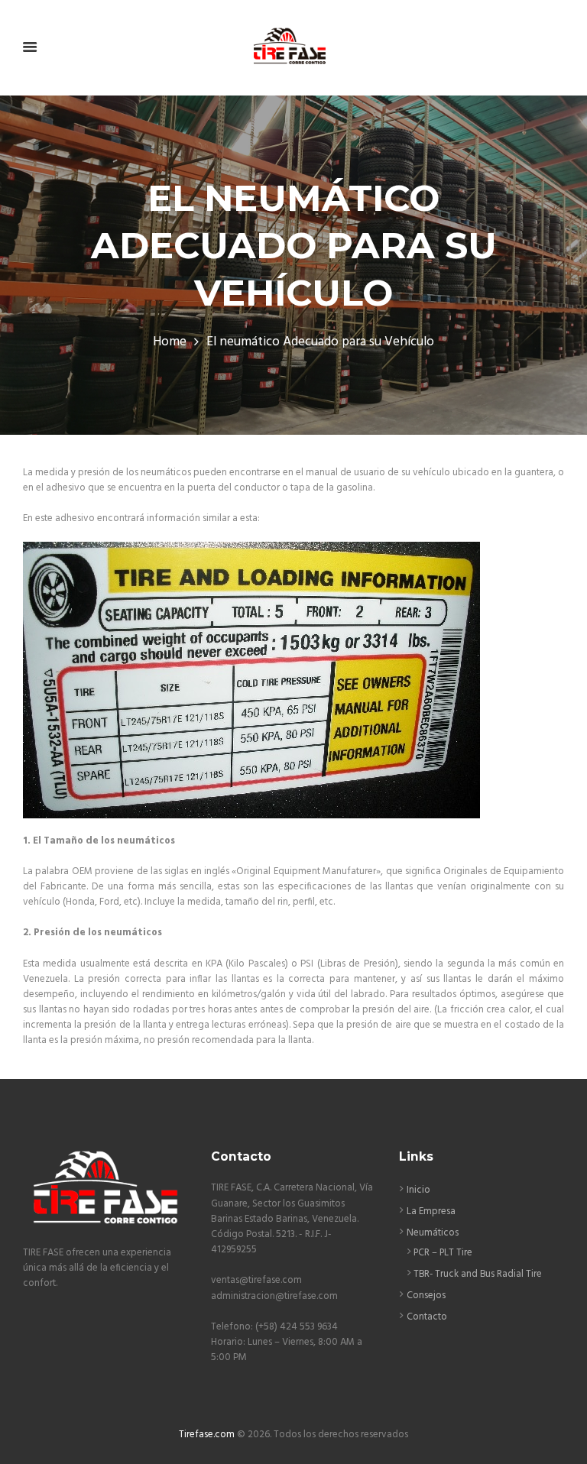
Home (169, 342)
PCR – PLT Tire (442, 1253)
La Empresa (431, 1211)
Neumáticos (433, 1233)
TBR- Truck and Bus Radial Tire (477, 1274)
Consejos (426, 1295)
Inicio (418, 1190)
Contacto (427, 1317)
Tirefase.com (207, 1435)
